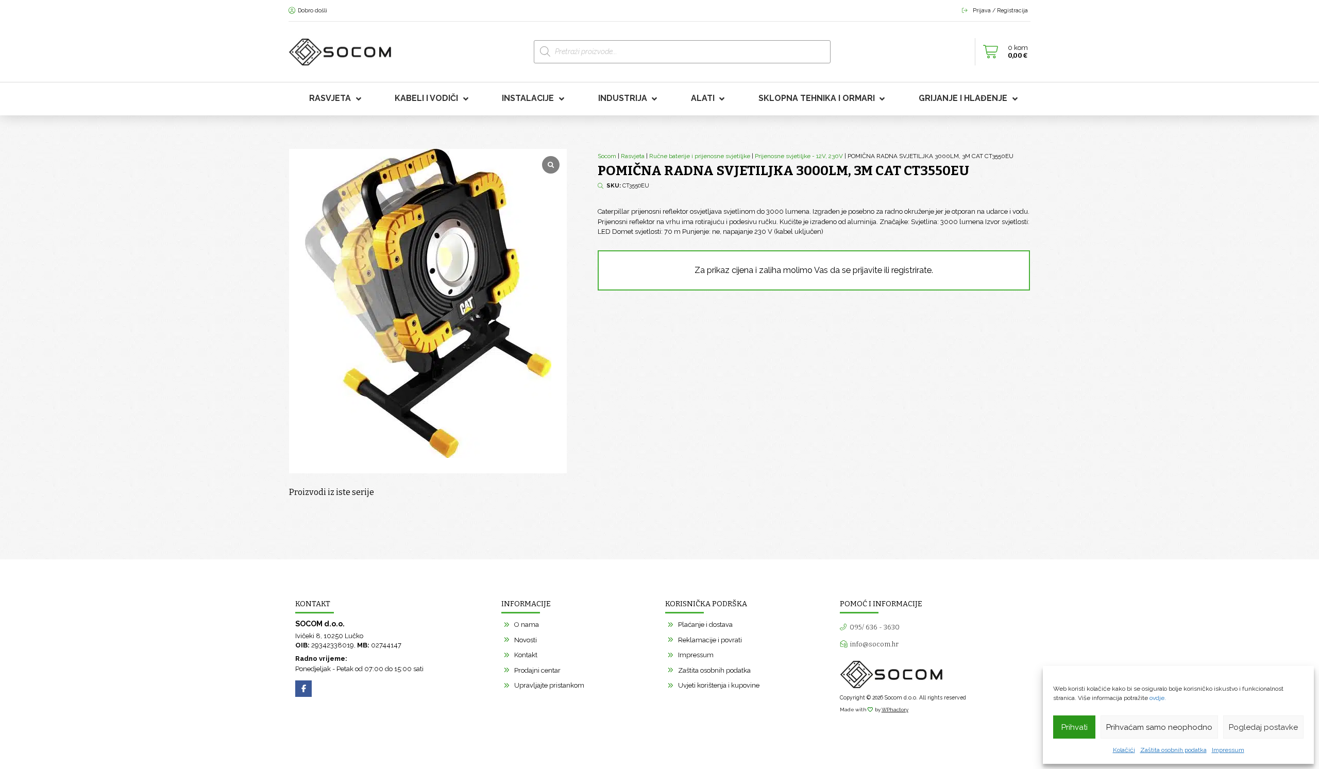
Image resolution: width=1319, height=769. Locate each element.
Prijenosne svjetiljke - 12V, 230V (799, 156)
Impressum (1228, 750)
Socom (607, 156)
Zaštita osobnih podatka (1173, 750)
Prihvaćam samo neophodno (1159, 727)
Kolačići (1124, 750)
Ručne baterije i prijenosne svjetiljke (699, 156)
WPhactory (895, 709)
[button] (1002, 52)
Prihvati (1074, 727)
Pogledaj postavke (1263, 727)
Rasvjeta (633, 156)
